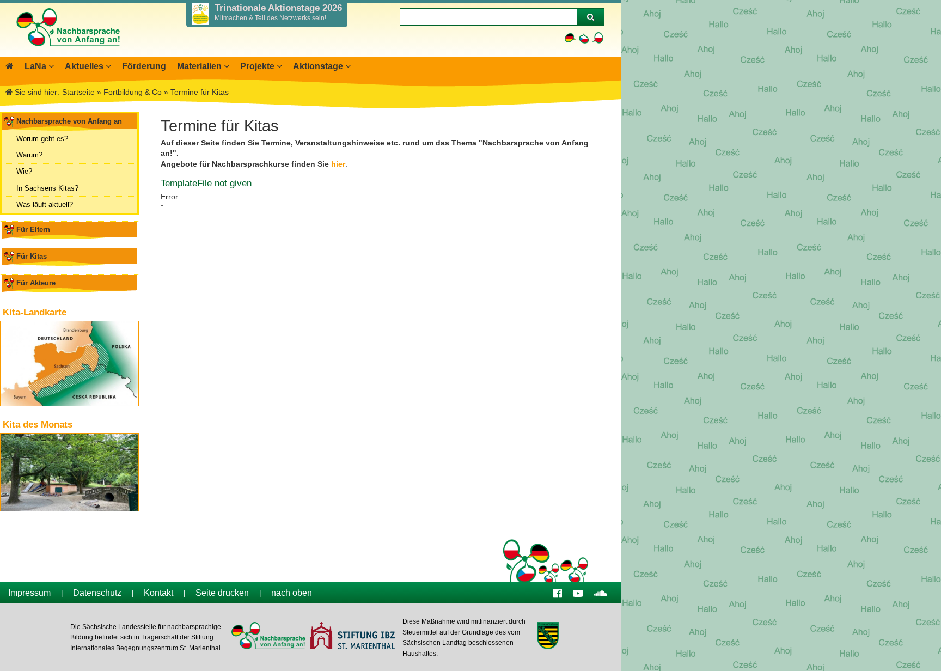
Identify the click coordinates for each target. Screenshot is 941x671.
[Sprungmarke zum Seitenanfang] (636, 641)
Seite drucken (222, 592)
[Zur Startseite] (67, 51)
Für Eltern (33, 229)
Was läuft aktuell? (44, 204)
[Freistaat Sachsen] (547, 637)
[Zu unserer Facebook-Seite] (557, 592)
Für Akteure (36, 283)
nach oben (291, 592)
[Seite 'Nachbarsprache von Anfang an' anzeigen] (9, 66)
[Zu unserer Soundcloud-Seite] (601, 592)
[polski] (597, 38)
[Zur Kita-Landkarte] (69, 363)
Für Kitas (31, 256)
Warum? (29, 155)
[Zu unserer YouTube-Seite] (578, 592)
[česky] (584, 38)
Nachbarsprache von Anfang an (69, 121)
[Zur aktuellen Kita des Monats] (69, 472)
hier (338, 164)
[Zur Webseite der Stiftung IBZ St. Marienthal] (352, 637)
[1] (590, 17)
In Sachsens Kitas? (47, 188)
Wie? (24, 171)
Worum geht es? (42, 139)
